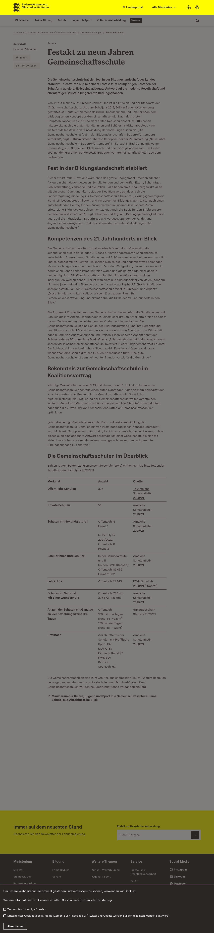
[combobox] (164, 7)
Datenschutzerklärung (97, 900)
